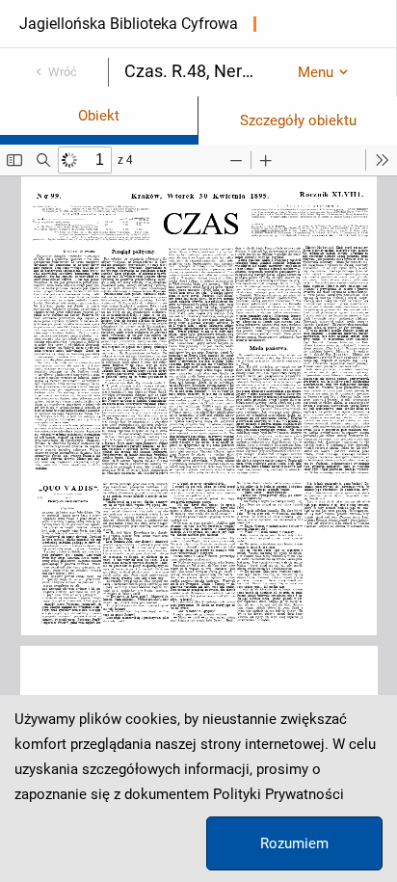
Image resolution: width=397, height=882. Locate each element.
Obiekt (98, 115)
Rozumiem (294, 843)
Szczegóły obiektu (298, 120)
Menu (315, 72)
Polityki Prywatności (278, 794)
